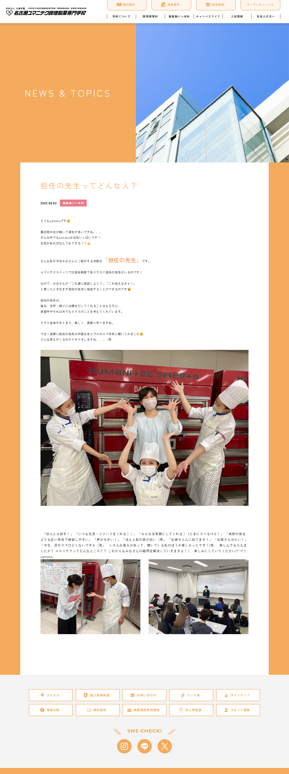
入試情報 (237, 16)
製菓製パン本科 (179, 16)
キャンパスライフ (208, 16)
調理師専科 (150, 16)
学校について (121, 16)
